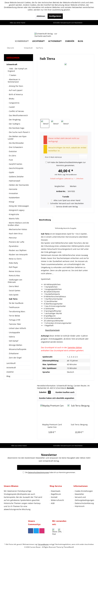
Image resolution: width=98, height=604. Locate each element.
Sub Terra (12, 299)
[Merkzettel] (86, 27)
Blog (8, 376)
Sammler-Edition (75, 347)
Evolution (12, 151)
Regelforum (56, 494)
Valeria (11, 336)
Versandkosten (43, 544)
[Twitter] (36, 530)
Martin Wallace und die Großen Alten (18, 224)
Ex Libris (12, 155)
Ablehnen (41, 16)
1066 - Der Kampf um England (17, 69)
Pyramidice (13, 246)
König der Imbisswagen (18, 206)
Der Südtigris (14, 124)
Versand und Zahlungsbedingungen (84, 498)
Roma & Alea (14, 275)
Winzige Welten (15, 345)
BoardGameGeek (52, 330)
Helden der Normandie (18, 185)
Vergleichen (59, 186)
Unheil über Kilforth (17, 328)
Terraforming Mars (16, 311)
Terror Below (14, 315)
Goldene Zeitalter (16, 176)
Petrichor (12, 238)
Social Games (14, 290)
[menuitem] (91, 27)
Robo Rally (13, 263)
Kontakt (54, 497)
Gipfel (11, 172)
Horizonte (12, 189)
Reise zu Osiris (15, 258)
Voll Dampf (13, 341)
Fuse (10, 160)
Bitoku (11, 98)
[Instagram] (41, 530)
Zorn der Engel (15, 357)
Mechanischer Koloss (17, 229)
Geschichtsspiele (15, 168)
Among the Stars (15, 86)
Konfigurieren (55, 16)
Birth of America (15, 94)
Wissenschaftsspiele (17, 349)
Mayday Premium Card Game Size (52, 425)
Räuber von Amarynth (18, 254)
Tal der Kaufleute (15, 303)
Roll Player (13, 267)
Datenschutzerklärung (84, 503)
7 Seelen (12, 75)
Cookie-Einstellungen (84, 491)
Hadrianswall (14, 181)
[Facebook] (30, 530)
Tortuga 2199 (14, 320)
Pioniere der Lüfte (16, 242)
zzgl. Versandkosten (70, 174)
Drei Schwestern (15, 147)
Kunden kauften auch (65, 392)
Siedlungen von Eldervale (15, 280)
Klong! (11, 202)
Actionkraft (11, 367)
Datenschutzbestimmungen (70, 162)
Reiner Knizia (14, 271)
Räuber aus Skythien (17, 250)
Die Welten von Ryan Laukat (17, 137)
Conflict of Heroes (16, 111)
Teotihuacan (14, 307)
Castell (11, 107)
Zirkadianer (13, 353)
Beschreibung (45, 220)
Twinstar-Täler (14, 324)
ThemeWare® (69, 547)
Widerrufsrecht (57, 500)
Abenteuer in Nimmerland (14, 80)
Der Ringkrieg (14, 119)
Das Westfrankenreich (18, 115)
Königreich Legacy (16, 210)
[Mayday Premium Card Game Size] (52, 413)
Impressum (79, 506)
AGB (52, 503)
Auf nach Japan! (15, 90)
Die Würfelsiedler (16, 143)
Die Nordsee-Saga (16, 128)
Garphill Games (15, 164)
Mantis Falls (13, 218)
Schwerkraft (12, 64)
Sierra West (13, 286)
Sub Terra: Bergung (79, 424)
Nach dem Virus (15, 233)
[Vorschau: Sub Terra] (44, 123)
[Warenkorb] (91, 27)
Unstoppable (14, 332)
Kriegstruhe (13, 214)
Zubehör (10, 372)
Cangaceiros (13, 103)
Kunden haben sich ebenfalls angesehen (56, 398)
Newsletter (79, 494)
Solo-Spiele (13, 294)
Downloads (55, 491)
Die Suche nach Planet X (19, 132)
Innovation (13, 193)
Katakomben (14, 197)
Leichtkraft (11, 363)
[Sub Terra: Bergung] (79, 413)
